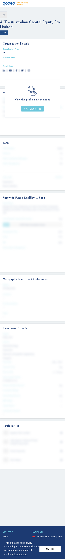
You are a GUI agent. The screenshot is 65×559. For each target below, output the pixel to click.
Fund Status (8, 203)
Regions (6, 285)
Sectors (6, 342)
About (5, 536)
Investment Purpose (11, 410)
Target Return (9, 405)
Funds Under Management (14, 247)
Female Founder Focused (13, 385)
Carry (5, 236)
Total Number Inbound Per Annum (17, 218)
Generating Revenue (11, 395)
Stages (6, 333)
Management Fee (10, 231)
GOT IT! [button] (50, 549)
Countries (7, 294)
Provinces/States (10, 303)
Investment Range (10, 390)
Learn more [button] (20, 554)
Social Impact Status (12, 377)
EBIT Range (8, 400)
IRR (4, 242)
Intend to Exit (9, 367)
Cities (5, 313)
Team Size (7, 362)
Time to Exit (8, 372)
